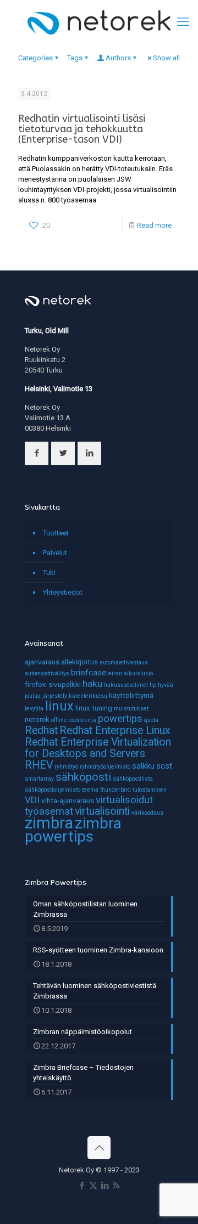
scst (164, 766)
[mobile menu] (183, 22)
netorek (37, 719)
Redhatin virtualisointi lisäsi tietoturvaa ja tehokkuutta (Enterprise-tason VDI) (81, 128)
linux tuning (93, 707)
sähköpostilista (133, 778)
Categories (35, 58)
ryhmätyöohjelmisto (105, 766)
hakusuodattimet (126, 685)
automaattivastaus (124, 662)
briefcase (89, 673)
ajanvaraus (42, 661)
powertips (120, 719)
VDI (32, 799)
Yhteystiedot (62, 592)
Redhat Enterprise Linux (114, 730)
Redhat (41, 730)
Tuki (49, 572)
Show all (166, 58)
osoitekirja (82, 720)
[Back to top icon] (99, 1147)
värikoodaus (147, 812)
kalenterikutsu (88, 696)
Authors (118, 58)
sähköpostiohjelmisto (52, 789)
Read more (154, 225)
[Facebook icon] (82, 1186)
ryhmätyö (66, 766)
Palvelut (55, 553)
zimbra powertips (73, 829)
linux (59, 706)
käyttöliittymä (131, 695)
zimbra (49, 823)
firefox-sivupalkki (53, 684)
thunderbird (115, 789)
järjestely (54, 696)
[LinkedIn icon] (105, 1186)
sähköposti (83, 776)
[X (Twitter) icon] (93, 1186)
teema (90, 789)
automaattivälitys (47, 673)
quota (151, 720)
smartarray (39, 778)
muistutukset (131, 708)
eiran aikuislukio (130, 673)
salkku (143, 766)
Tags (74, 58)
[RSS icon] (116, 1186)
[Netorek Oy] (99, 21)
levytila (34, 708)
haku (92, 683)
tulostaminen (150, 789)
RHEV (39, 765)
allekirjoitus (79, 661)
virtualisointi (102, 811)
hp (153, 685)
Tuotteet (56, 533)
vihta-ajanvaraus (67, 800)
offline (59, 720)
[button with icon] (36, 453)
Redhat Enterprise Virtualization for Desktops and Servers (98, 748)
